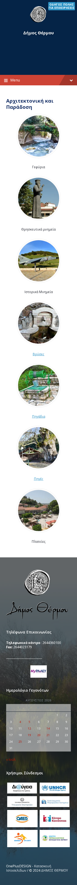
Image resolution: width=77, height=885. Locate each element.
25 (20, 741)
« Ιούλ (11, 759)
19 (29, 735)
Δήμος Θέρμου (38, 33)
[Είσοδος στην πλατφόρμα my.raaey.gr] (38, 672)
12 (29, 728)
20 (38, 735)
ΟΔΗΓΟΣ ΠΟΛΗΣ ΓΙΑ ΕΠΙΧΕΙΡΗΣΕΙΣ (62, 6)
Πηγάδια (38, 416)
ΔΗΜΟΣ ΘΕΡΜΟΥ (54, 870)
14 (48, 728)
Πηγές (38, 479)
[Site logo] (38, 22)
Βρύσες (38, 354)
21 (48, 735)
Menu (15, 80)
